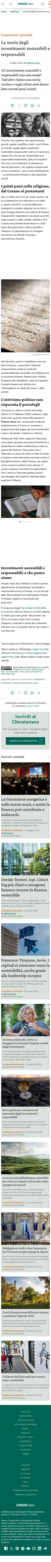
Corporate (25, 1441)
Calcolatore (25, 1445)
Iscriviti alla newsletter (23, 741)
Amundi (19, 916)
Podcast (25, 1433)
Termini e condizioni (25, 1494)
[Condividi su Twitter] (19, 105)
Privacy (25, 1486)
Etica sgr (21, 1398)
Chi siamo (26, 1473)
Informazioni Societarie (25, 1490)
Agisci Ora (25, 1449)
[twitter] (11, 1548)
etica (36, 682)
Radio (25, 1428)
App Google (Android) (25, 1424)
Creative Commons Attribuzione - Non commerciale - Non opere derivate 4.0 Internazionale (23, 671)
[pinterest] (17, 1548)
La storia (25, 1478)
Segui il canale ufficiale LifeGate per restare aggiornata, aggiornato (25, 653)
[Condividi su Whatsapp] (32, 105)
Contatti (25, 1469)
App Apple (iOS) (25, 1420)
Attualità (26, 1412)
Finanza (15, 682)
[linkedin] (39, 1548)
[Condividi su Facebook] (12, 105)
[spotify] (22, 1548)
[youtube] (28, 1548)
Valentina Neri (33, 62)
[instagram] (33, 1548)
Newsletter (25, 1416)
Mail (25, 1482)
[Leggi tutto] (48, 757)
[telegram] (45, 1548)
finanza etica (27, 682)
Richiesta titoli (26, 1437)
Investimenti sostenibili (16, 35)
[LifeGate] (25, 4)
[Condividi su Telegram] (38, 105)
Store (13, 4)
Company (25, 1465)
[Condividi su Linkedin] (25, 105)
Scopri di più (33, 706)
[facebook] (6, 1548)
